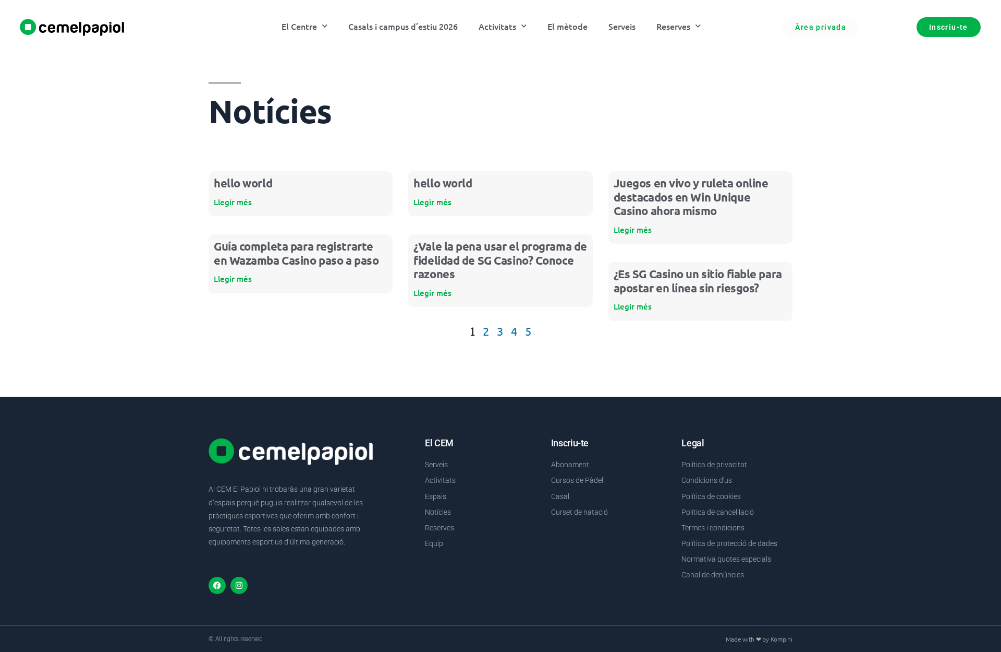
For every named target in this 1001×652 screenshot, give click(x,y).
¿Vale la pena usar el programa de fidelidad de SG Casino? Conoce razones (500, 260)
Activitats (497, 26)
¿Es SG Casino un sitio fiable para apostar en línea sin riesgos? (698, 280)
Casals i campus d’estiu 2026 (403, 26)
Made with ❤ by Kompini (759, 639)
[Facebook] (217, 585)
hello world (243, 183)
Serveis (622, 26)
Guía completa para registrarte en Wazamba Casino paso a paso (296, 253)
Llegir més (233, 202)
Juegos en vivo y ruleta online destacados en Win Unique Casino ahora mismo (691, 197)
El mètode (567, 26)
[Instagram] (239, 585)
